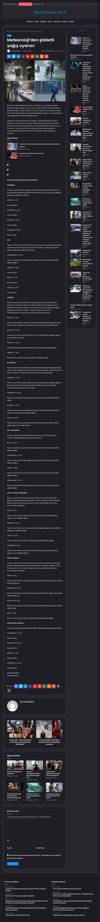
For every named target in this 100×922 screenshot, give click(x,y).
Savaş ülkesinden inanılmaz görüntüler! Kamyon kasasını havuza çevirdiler (87, 93)
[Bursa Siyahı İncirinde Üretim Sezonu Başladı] (75, 262)
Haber (37, 21)
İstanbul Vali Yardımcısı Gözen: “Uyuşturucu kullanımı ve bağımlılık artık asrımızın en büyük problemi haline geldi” (88, 234)
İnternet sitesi (40, 848)
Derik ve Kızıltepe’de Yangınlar (14, 773)
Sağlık (50, 21)
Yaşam (64, 21)
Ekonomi (43, 21)
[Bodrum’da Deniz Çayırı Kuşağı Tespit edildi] (34, 787)
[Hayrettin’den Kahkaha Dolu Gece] (12, 155)
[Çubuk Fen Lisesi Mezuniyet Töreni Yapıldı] (75, 275)
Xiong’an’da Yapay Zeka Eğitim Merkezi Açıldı (53, 796)
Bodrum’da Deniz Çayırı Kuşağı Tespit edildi (33, 796)
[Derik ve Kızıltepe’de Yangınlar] (15, 765)
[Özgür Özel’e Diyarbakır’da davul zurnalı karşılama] (54, 765)
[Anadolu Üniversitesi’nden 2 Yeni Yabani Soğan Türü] (34, 765)
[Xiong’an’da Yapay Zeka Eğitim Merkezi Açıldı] (54, 787)
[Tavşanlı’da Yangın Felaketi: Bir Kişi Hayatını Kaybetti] (75, 315)
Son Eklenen (81, 31)
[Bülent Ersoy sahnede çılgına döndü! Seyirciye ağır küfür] (75, 132)
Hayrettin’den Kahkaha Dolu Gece (31, 153)
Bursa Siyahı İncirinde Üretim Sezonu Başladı (88, 263)
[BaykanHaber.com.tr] (50, 12)
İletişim (71, 21)
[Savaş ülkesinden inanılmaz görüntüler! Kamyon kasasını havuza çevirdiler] (75, 88)
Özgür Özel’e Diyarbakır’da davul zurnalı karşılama (53, 773)
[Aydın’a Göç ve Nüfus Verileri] (75, 175)
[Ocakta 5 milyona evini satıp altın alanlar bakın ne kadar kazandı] (12, 146)
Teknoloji (57, 21)
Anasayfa (29, 21)
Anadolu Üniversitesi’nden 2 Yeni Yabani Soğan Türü (33, 774)
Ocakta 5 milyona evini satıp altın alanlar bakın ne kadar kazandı (87, 43)
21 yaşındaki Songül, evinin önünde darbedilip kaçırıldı (14, 796)
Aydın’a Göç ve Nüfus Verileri (87, 175)
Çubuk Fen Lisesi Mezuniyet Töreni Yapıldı (87, 276)
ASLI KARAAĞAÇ (15, 51)
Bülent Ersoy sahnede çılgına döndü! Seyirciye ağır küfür (88, 133)
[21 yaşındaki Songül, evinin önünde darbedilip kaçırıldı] (15, 787)
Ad (8, 840)
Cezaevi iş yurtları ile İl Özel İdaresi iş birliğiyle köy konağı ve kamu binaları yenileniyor (87, 292)
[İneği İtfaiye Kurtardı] (75, 253)
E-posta (10, 848)
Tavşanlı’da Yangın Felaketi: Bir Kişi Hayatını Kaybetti (87, 316)
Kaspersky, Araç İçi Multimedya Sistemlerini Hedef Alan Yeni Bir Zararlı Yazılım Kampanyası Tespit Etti (63, 4)
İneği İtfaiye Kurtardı (87, 252)
